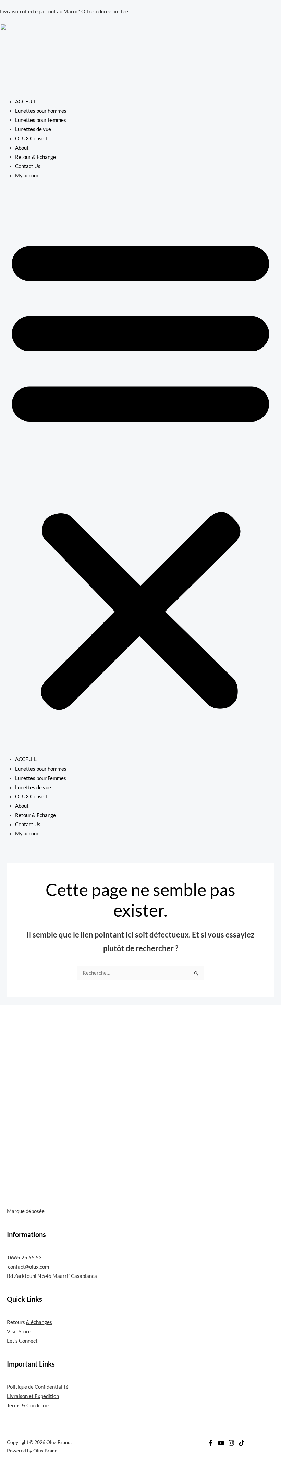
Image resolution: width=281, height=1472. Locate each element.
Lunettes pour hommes (40, 111)
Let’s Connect (22, 1341)
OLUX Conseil (31, 138)
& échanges (39, 1322)
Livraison (17, 1396)
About (22, 148)
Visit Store (19, 1331)
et (31, 1396)
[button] (140, 471)
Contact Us (27, 166)
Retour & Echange (35, 157)
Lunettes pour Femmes (40, 120)
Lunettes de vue (33, 129)
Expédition (47, 1396)
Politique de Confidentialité (38, 1387)
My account (28, 175)
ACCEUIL (26, 101)
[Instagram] (231, 1443)
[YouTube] (221, 1443)
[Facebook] (211, 1443)
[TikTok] (242, 1443)
